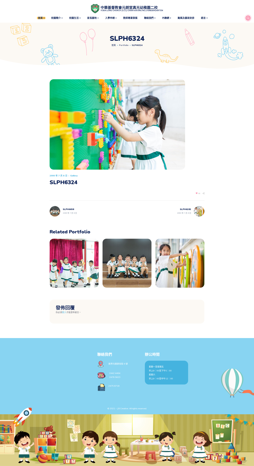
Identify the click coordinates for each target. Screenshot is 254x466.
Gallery (74, 175)
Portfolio (123, 45)
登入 (64, 312)
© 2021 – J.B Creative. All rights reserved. (127, 408)
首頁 (114, 45)
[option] (74, 265)
